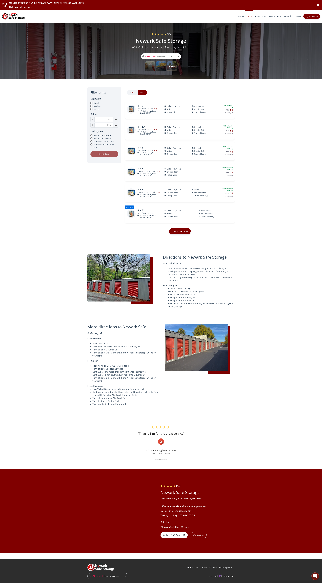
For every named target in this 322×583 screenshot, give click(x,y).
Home (190, 567)
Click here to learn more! (20, 7)
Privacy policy (225, 567)
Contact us (198, 535)
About (204, 567)
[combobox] (161, 56)
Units (197, 567)
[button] (150, 66)
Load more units (180, 231)
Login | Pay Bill (311, 16)
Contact (213, 567)
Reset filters (104, 154)
